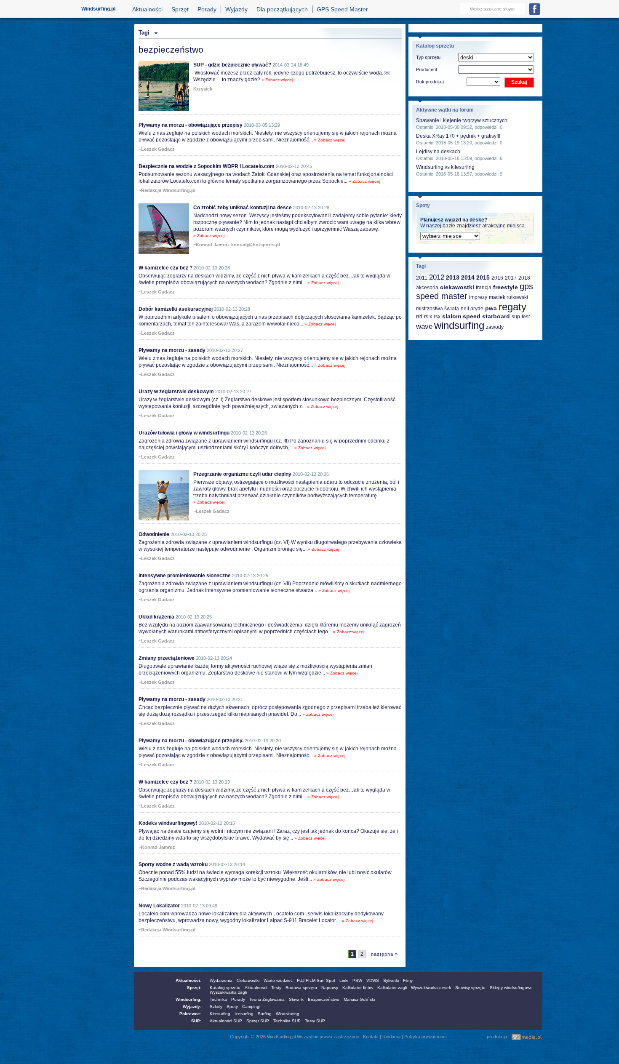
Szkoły (216, 1006)
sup (516, 317)
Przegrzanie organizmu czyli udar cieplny (242, 474)
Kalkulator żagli (392, 987)
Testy (276, 987)
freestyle (505, 287)
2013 (452, 277)
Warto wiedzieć (278, 980)
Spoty (232, 1006)
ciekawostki (457, 287)
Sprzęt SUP (257, 1021)
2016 (497, 278)
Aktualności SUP (226, 1021)
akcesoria (427, 288)
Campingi (251, 1006)
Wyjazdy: (192, 1006)
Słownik (296, 999)
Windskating (287, 1013)
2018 (524, 278)
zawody (495, 327)
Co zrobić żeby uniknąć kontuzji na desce (242, 208)
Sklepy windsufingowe (511, 987)
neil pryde (472, 309)
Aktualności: (188, 980)
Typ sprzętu (428, 57)
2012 (436, 277)
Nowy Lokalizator (159, 906)
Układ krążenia (156, 617)
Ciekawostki (248, 980)
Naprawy (329, 987)
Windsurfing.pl (98, 9)
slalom (451, 316)
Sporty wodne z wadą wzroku (173, 864)
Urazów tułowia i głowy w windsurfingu (184, 433)
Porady (206, 9)
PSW (357, 980)
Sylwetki (391, 980)
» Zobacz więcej (277, 79)
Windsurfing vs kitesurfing (445, 167)
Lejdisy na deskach (438, 152)
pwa (491, 308)
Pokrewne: (190, 1013)
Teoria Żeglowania (267, 999)
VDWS (372, 980)
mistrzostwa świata (437, 309)
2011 (421, 278)
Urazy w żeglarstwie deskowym (176, 392)
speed (471, 316)
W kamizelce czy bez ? (165, 268)
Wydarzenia (221, 980)
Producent (426, 69)
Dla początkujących (282, 9)
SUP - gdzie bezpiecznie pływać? (232, 65)
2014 (468, 277)
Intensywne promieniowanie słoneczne (185, 576)
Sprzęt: (194, 987)
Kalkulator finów (357, 987)
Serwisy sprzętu (470, 987)
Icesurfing (244, 1013)
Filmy (408, 980)
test (526, 317)
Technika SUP (287, 1021)
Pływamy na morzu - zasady (172, 350)
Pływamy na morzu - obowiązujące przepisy (191, 125)
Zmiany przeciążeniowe (167, 658)
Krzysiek (202, 88)
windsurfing (459, 325)
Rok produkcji (430, 81)
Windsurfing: (188, 999)
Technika (218, 999)
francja (483, 288)
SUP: (196, 1021)
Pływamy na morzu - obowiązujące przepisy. (191, 741)
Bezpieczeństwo (323, 999)
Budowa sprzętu (301, 987)
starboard (496, 316)
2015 (483, 277)
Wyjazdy (236, 9)
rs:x (428, 317)
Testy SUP (315, 1021)
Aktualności (147, 9)
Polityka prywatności (425, 1036)
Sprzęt (180, 9)
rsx (437, 317)
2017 (511, 278)
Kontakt (371, 1036)
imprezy (478, 297)
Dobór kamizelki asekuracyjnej (176, 309)
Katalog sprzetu (225, 987)
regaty (512, 306)
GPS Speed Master (342, 9)
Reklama (391, 1036)
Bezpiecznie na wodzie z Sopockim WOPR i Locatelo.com (207, 166)
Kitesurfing (220, 1013)
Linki (343, 980)
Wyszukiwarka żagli (228, 992)
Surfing (265, 1013)
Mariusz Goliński (359, 999)
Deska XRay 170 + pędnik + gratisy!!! (458, 136)
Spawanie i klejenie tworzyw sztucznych (461, 120)
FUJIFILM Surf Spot (316, 980)
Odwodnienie (154, 534)
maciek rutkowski (508, 297)
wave (424, 327)
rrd (419, 317)
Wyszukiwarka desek (431, 987)
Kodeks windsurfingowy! (168, 823)
